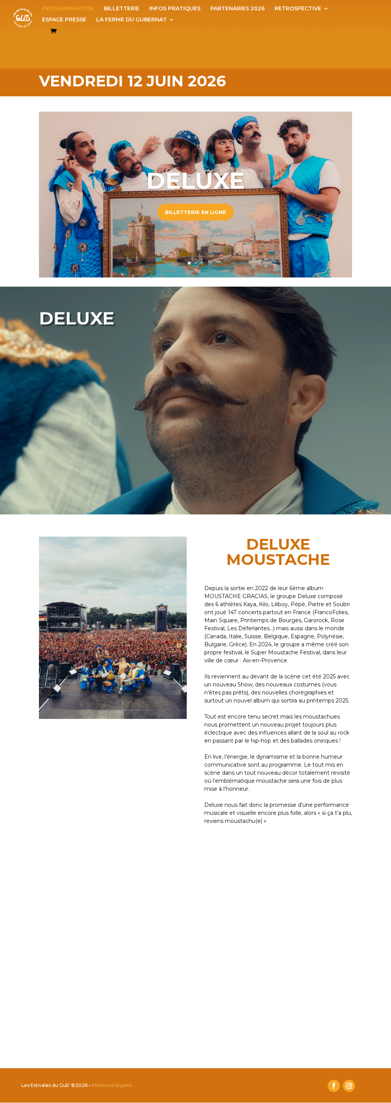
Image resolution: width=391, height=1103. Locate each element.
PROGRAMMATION (68, 9)
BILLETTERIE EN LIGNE (195, 212)
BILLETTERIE (121, 9)
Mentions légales (112, 1085)
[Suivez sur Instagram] (349, 1086)
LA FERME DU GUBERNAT (131, 20)
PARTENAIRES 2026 (237, 9)
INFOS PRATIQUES (174, 9)
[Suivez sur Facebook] (334, 1086)
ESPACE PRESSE (64, 20)
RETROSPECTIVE (298, 9)
